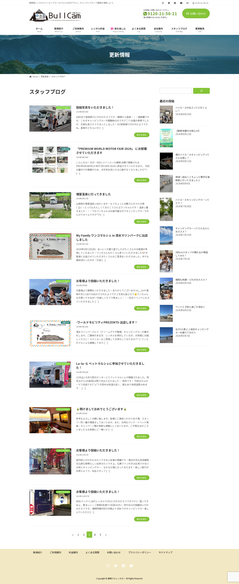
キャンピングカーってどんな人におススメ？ (192, 230)
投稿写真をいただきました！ (95, 107)
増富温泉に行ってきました (93, 194)
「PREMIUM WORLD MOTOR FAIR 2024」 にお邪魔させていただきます (111, 150)
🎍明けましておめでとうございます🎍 (101, 409)
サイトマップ (165, 552)
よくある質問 (92, 552)
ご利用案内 (55, 552)
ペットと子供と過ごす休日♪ (190, 306)
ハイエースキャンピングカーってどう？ (192, 201)
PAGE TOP (231, 563)
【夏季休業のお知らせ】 (187, 130)
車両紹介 (37, 552)
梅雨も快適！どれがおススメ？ (191, 279)
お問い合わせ (198, 13)
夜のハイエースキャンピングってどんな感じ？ (192, 156)
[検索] (201, 91)
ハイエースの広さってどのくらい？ (191, 109)
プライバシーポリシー (139, 552)
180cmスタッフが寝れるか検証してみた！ (191, 254)
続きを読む (142, 134)
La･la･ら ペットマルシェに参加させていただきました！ (110, 365)
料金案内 (73, 552)
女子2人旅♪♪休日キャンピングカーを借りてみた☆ (192, 331)
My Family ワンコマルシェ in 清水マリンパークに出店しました (112, 237)
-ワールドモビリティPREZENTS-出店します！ (107, 322)
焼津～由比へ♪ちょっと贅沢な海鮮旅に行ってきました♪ (192, 178)
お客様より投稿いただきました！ (98, 281)
